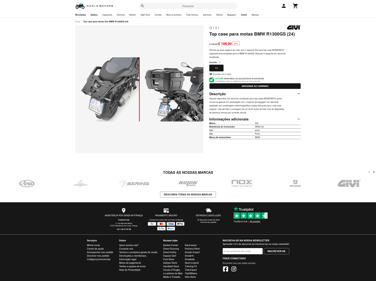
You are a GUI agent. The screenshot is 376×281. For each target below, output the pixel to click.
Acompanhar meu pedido (100, 252)
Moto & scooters (173, 14)
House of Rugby (171, 269)
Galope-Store (170, 262)
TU (216, 68)
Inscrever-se (276, 251)
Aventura (207, 14)
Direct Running (171, 248)
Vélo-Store (190, 277)
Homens (121, 14)
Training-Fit (191, 266)
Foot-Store (168, 259)
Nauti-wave (191, 245)
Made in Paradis (171, 277)
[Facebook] (226, 269)
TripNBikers (191, 273)
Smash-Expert (192, 252)
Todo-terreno (192, 14)
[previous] (369, 172)
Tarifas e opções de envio (132, 266)
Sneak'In (189, 255)
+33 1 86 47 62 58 (123, 229)
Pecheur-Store (192, 248)
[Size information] (220, 62)
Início (77, 21)
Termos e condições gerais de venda (138, 252)
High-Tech (145, 14)
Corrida (158, 14)
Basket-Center (170, 245)
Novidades (80, 14)
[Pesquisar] (142, 6)
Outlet (244, 14)
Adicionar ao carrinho (255, 86)
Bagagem (231, 14)
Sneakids (190, 259)
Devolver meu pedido (98, 255)
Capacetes (107, 14)
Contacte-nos (123, 220)
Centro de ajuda (95, 248)
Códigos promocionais (98, 259)
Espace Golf (169, 255)
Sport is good (192, 262)
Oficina (219, 14)
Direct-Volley (169, 252)
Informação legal (127, 259)
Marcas (255, 14)
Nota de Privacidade (129, 269)
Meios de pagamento (130, 262)
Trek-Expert (191, 269)
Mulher (132, 14)
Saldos (94, 14)
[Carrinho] (295, 6)
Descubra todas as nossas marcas (188, 194)
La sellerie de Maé (172, 273)
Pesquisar (188, 6)
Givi (214, 27)
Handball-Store (171, 266)
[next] (374, 172)
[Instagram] (234, 269)
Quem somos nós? (129, 245)
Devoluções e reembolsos (132, 255)
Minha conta (93, 245)
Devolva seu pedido (208, 222)
